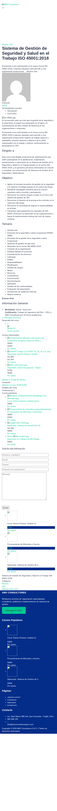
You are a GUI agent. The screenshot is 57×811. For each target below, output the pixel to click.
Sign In (22, 807)
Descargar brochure (13, 610)
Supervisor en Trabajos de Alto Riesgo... (24, 439)
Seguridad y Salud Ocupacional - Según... (24, 368)
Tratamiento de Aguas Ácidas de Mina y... (24, 341)
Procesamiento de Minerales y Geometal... (25, 412)
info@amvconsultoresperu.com (20, 724)
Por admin (11, 349)
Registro (15, 807)
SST (11, 44)
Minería (5, 584)
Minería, (5, 44)
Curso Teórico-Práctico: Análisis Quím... (23, 401)
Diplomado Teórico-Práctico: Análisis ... (23, 354)
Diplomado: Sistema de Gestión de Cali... (24, 425)
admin (4, 105)
